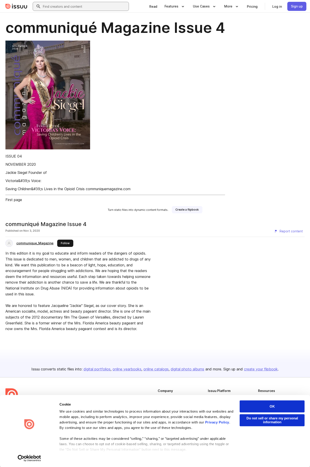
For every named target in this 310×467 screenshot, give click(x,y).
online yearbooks (127, 369)
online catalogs (156, 369)
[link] (153, 6)
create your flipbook (261, 369)
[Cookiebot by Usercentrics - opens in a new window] (29, 458)
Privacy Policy (217, 422)
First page (13, 199)
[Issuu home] (16, 6)
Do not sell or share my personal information (272, 420)
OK (272, 406)
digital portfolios (97, 369)
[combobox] (85, 6)
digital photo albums (187, 369)
